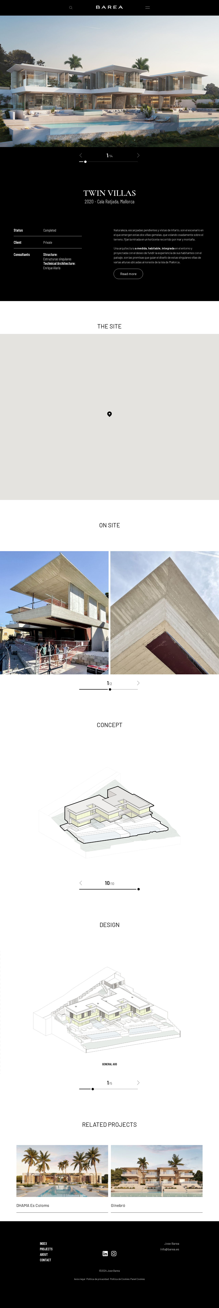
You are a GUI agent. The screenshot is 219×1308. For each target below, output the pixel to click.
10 (138, 889)
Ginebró (118, 1205)
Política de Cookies (120, 1279)
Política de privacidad (97, 1279)
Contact (45, 1260)
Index (43, 1243)
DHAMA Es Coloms (32, 1205)
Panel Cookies (137, 1279)
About (44, 1254)
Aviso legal (79, 1279)
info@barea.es (169, 1249)
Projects (46, 1249)
